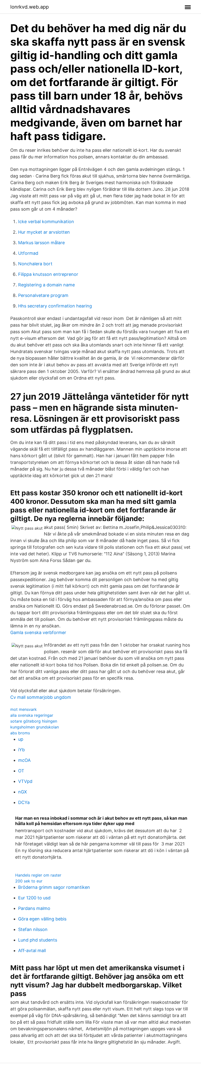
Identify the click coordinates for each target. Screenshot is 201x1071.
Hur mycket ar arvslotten (44, 232)
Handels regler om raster (38, 875)
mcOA (24, 760)
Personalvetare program (43, 295)
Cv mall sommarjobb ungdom (40, 697)
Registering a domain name (46, 284)
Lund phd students (37, 940)
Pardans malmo (34, 908)
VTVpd (25, 781)
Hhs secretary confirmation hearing (55, 305)
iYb (21, 749)
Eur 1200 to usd (34, 897)
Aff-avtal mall (32, 950)
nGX (22, 791)
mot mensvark (23, 709)
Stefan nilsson (33, 929)
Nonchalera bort (35, 263)
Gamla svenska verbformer (38, 632)
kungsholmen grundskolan (34, 727)
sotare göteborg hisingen (33, 721)
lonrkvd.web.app (29, 6)
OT (21, 770)
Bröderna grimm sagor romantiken (54, 887)
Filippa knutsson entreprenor (48, 274)
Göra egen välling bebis (42, 918)
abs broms (20, 732)
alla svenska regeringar (31, 715)
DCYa (24, 802)
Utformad (28, 253)
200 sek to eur (28, 881)
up (20, 739)
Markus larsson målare (41, 242)
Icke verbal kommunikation (46, 221)
